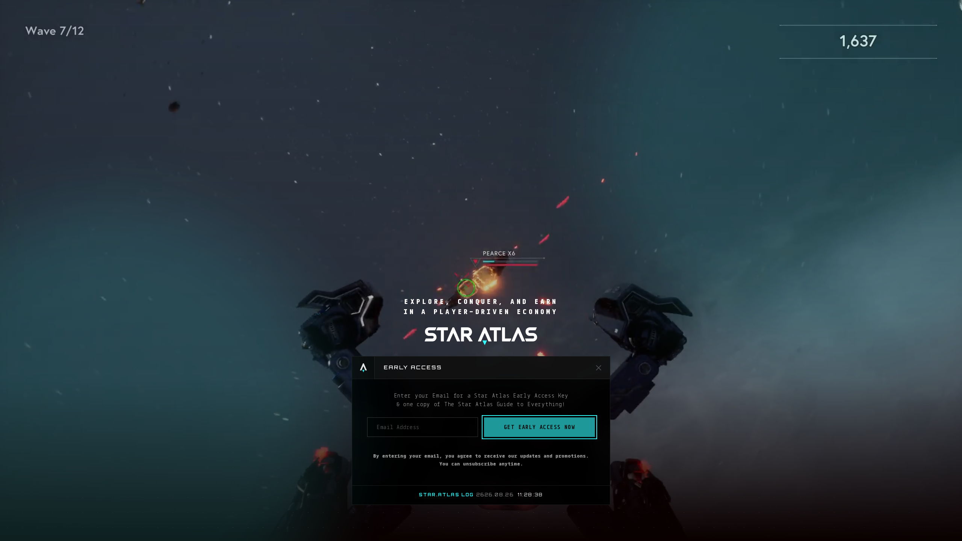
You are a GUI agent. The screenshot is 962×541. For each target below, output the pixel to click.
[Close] (598, 368)
